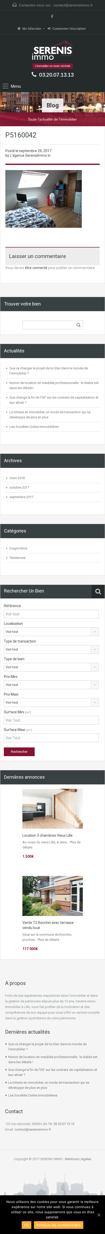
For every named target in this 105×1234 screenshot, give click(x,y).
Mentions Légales (78, 1159)
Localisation (13, 623)
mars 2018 (17, 478)
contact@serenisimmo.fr (73, 5)
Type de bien (14, 659)
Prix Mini (10, 677)
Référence (12, 606)
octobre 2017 (19, 487)
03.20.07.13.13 (56, 74)
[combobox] (51, 631)
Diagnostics (18, 548)
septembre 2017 (21, 497)
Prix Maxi (11, 694)
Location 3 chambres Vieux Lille (47, 835)
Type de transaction (20, 641)
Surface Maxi (18, 730)
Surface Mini (17, 712)
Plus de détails (48, 940)
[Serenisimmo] (52, 50)
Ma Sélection (31, 29)
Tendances (17, 558)
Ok (26, 1225)
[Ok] (98, 1214)
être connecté (36, 268)
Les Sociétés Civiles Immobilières (34, 427)
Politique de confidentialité (58, 1225)
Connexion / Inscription (69, 29)
